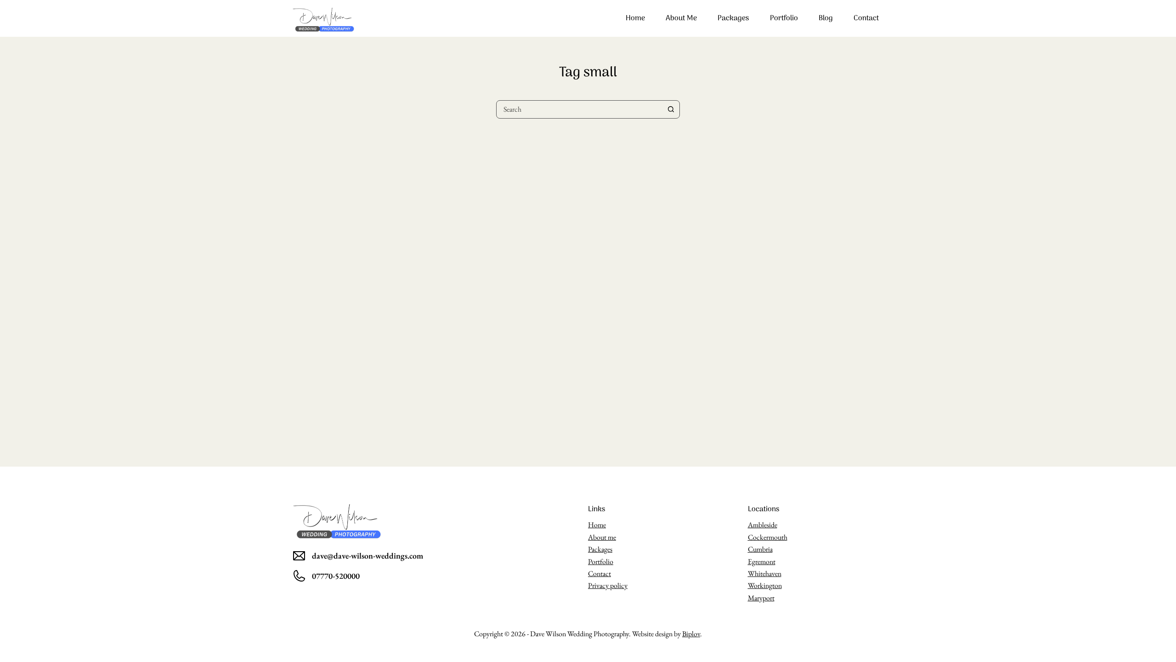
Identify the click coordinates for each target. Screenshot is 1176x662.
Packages (733, 18)
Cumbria (760, 549)
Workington (765, 585)
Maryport (761, 598)
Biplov (691, 634)
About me (681, 18)
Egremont (761, 561)
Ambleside (762, 525)
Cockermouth (767, 537)
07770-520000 (336, 576)
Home (635, 18)
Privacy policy (608, 585)
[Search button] (670, 109)
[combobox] (579, 109)
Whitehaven (764, 573)
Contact (866, 18)
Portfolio (784, 18)
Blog (826, 18)
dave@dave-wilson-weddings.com (367, 555)
